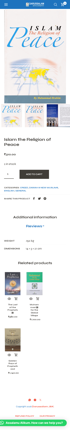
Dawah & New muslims (43, 187)
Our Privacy (47, 416)
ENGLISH (9, 191)
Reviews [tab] (35, 226)
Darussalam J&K (43, 406)
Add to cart (34, 174)
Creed (24, 187)
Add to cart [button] (16, 298)
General (20, 191)
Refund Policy (24, 416)
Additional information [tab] (35, 217)
